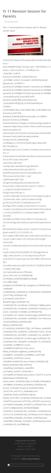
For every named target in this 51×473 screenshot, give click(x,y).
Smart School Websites (31, 459)
